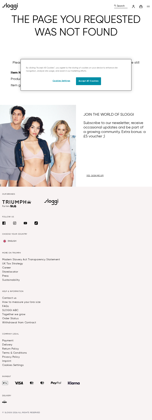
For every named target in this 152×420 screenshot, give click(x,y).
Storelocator (10, 272)
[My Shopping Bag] (140, 6)
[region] (76, 75)
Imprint (6, 361)
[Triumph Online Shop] (16, 202)
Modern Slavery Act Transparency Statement (31, 259)
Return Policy (10, 348)
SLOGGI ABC (10, 310)
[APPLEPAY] (5, 383)
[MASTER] (32, 383)
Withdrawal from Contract (19, 322)
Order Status (10, 318)
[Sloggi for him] (9, 206)
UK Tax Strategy (12, 263)
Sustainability (11, 280)
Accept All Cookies (88, 81)
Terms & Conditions (14, 353)
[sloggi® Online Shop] (11, 6)
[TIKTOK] (36, 223)
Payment (7, 340)
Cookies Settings (13, 365)
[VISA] (19, 383)
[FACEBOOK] (4, 223)
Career (6, 267)
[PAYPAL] (56, 383)
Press (5, 276)
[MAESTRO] (42, 383)
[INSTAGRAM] (14, 223)
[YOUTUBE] (25, 223)
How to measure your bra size (21, 302)
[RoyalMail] (4, 401)
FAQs (5, 306)
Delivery (7, 344)
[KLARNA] (74, 383)
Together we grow (14, 314)
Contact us (9, 298)
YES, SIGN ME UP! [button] (95, 176)
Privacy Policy (11, 357)
